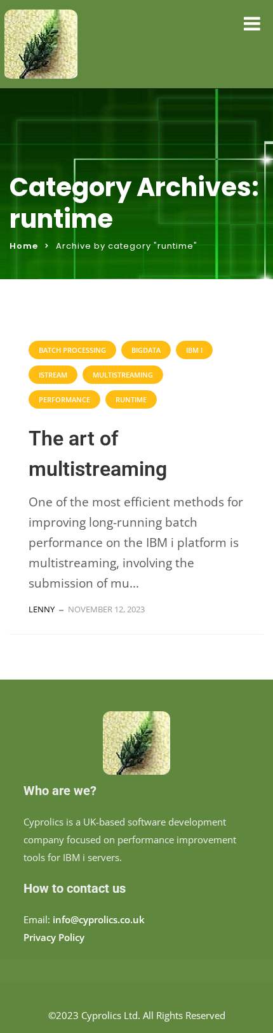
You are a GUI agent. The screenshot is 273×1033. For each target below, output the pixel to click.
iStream (53, 374)
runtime (131, 399)
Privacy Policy (53, 937)
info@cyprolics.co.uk (99, 919)
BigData (146, 350)
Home (24, 246)
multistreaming (123, 374)
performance (64, 399)
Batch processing (72, 350)
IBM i (194, 350)
